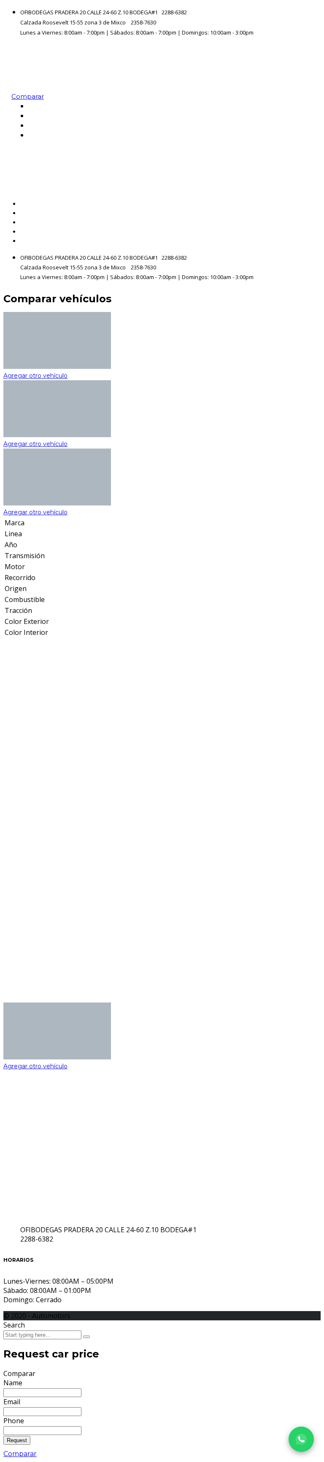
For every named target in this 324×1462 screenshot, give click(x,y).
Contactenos (291, 135)
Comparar (20, 1454)
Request (17, 1440)
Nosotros (298, 125)
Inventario (295, 116)
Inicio (304, 106)
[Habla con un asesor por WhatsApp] (301, 1439)
